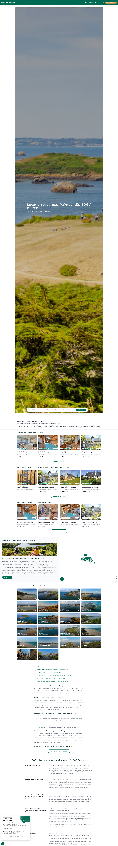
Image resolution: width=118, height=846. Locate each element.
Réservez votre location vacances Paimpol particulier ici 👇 (53, 681)
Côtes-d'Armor (30, 417)
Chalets (33, 426)
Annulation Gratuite (88, 426)
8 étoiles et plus (74, 426)
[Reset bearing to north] (116, 580)
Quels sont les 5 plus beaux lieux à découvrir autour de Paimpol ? (55, 675)
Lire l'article (6, 577)
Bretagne (23, 417)
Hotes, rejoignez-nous (110, 2)
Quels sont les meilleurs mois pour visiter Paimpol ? (51, 678)
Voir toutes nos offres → (59, 461)
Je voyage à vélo (99, 2)
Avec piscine (48, 426)
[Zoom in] (116, 576)
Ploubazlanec (41, 723)
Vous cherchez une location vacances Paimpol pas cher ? (53, 669)
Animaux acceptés (61, 426)
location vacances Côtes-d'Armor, (65, 740)
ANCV (98, 426)
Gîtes (39, 426)
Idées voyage (89, 2)
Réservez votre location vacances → (59, 751)
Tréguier (40, 727)
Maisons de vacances (23, 426)
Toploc (18, 417)
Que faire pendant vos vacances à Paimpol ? (49, 672)
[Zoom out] (116, 578)
